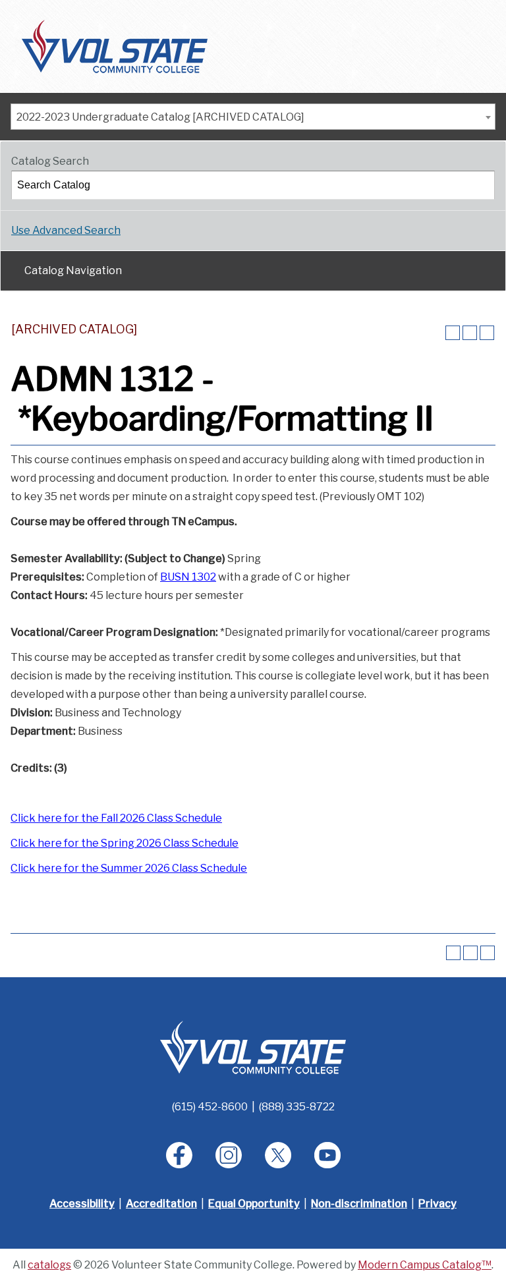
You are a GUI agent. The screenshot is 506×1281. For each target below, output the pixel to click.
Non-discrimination (359, 1203)
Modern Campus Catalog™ (425, 1265)
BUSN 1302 (188, 577)
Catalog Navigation (73, 270)
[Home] (114, 46)
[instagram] (228, 1155)
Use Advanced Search (66, 230)
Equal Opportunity (254, 1203)
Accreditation (161, 1203)
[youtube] (327, 1155)
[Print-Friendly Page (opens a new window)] (470, 333)
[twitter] (278, 1155)
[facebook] (179, 1155)
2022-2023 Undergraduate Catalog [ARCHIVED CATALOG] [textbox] (160, 117)
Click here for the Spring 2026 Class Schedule (125, 843)
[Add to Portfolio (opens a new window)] (452, 333)
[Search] (481, 185)
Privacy (437, 1203)
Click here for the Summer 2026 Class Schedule (129, 868)
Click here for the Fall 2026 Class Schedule (116, 818)
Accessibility (82, 1203)
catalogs (49, 1265)
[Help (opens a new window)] (487, 333)
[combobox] (253, 116)
